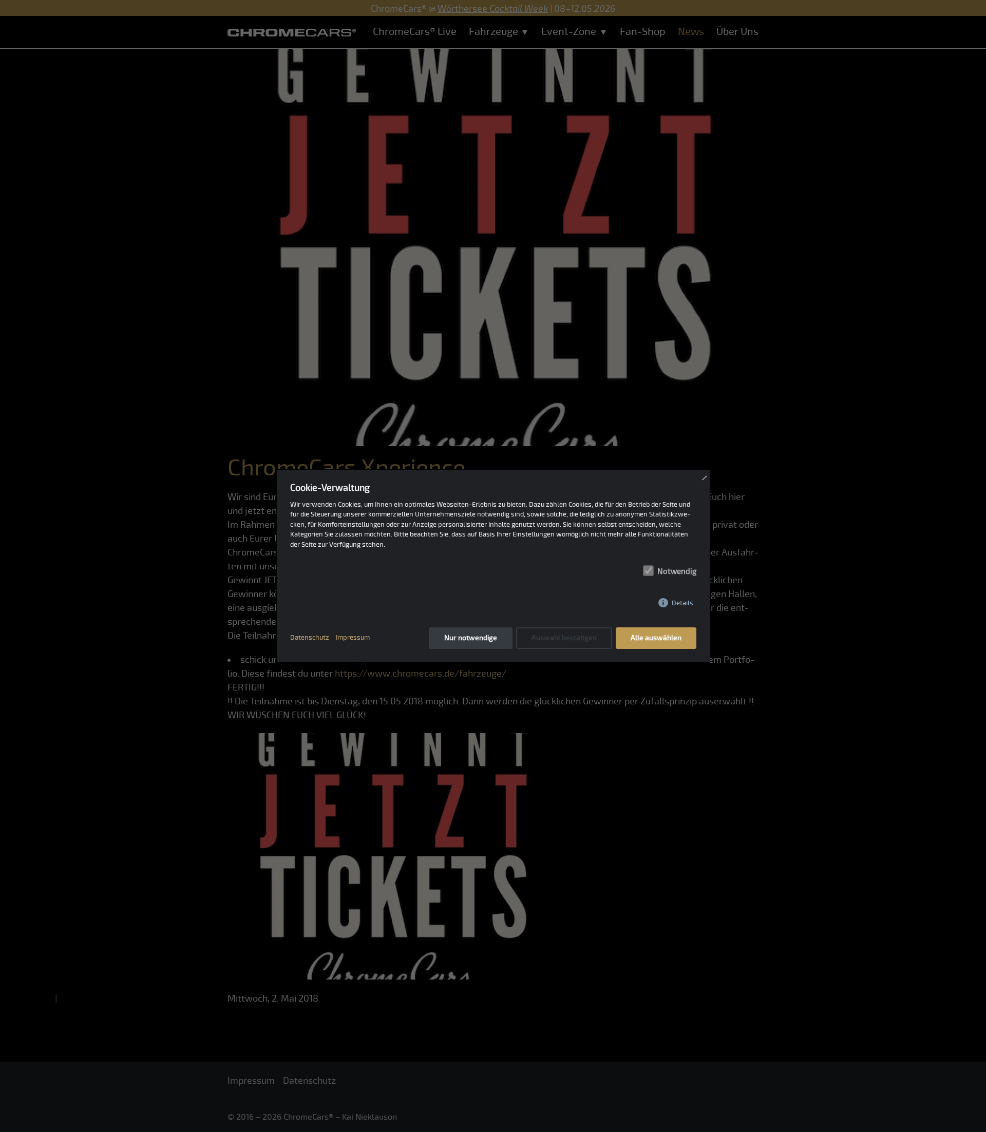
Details (682, 603)
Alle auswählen (656, 638)
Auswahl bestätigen (564, 638)
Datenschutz (309, 638)
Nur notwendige (470, 638)
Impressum (353, 638)
